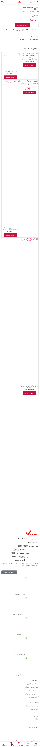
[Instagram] (20, 733)
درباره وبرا (36, 716)
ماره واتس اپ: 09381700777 (27, 546)
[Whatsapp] (36, 733)
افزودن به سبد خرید (22, 25)
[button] (29, 65)
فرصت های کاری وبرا (32, 706)
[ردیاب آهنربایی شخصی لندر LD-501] (29, 81)
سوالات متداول (34, 709)
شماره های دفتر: (33, 539)
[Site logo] (20, 2)
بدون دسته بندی (28, 7)
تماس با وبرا (35, 712)
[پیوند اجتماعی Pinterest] (20, 39)
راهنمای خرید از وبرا (33, 684)
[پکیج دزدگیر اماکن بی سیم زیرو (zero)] (29, 311)
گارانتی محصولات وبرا (32, 697)
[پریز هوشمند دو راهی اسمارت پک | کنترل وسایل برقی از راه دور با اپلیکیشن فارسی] (11, 153)
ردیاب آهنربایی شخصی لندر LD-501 (29, 84)
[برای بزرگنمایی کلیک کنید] (35, 9)
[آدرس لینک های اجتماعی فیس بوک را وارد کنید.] (30, 39)
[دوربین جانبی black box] (11, 61)
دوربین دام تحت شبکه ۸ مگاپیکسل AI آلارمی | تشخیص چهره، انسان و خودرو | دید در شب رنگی (29, 60)
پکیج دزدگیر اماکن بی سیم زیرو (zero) (29, 386)
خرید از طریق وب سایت (32, 687)
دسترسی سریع (34, 702)
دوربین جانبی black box (10, 71)
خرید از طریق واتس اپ (32, 694)
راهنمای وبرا (35, 680)
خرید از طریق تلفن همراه (31, 690)
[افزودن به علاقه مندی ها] (23, 55)
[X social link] (28, 39)
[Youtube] (25, 733)
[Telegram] (30, 733)
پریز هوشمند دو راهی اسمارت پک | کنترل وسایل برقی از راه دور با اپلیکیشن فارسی (11, 229)
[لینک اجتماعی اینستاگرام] (25, 39)
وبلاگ (37, 719)
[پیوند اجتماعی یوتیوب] (23, 39)
